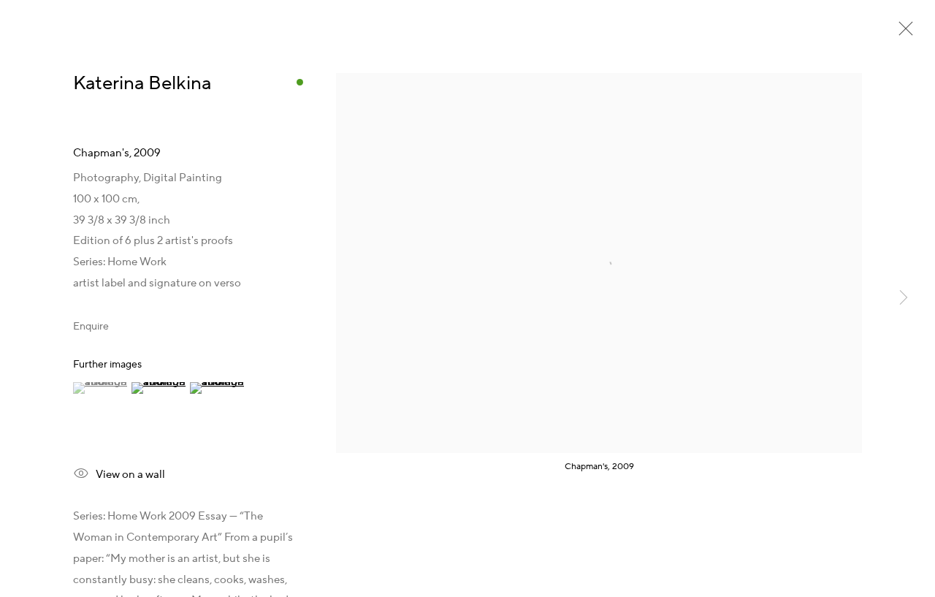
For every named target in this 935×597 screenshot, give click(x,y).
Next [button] (903, 299)
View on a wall (130, 475)
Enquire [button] (91, 326)
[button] (100, 388)
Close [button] (902, 33)
